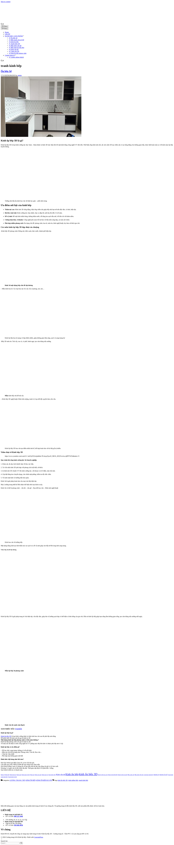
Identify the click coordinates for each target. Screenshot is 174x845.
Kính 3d (3, 774)
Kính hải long (13, 774)
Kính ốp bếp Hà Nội (113, 774)
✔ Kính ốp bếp (14, 42)
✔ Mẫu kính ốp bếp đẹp (16, 47)
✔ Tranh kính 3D (14, 44)
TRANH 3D (156, 774)
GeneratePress (38, 837)
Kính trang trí (45, 774)
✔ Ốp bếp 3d (13, 38)
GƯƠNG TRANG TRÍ (17, 780)
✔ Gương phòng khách (16, 57)
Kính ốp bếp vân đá (122, 774)
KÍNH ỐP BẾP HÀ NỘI (44, 780)
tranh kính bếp (4, 776)
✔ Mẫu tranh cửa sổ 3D (16, 40)
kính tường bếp (52, 774)
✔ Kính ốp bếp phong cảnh (17, 53)
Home (7, 32)
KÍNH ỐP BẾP (30, 780)
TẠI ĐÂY (18, 729)
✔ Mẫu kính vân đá (15, 45)
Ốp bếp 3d (6, 71)
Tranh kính (170, 774)
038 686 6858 (18, 825)
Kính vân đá (60, 775)
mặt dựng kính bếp (148, 774)
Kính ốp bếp (72, 774)
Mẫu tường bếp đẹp (139, 774)
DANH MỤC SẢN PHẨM (14, 36)
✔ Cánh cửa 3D (14, 51)
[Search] (21, 843)
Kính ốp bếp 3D (6, 736)
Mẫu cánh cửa (131, 774)
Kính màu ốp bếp (26, 774)
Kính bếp (7, 774)
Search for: (4, 841)
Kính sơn (32, 774)
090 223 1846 (18, 816)
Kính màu (19, 774)
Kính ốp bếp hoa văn (103, 774)
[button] (2, 24)
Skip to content (5, 2)
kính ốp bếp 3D (88, 774)
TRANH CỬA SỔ (163, 774)
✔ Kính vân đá (13, 49)
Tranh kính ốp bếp (12, 776)
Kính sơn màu (38, 774)
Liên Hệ (7, 34)
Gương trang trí (10, 55)
